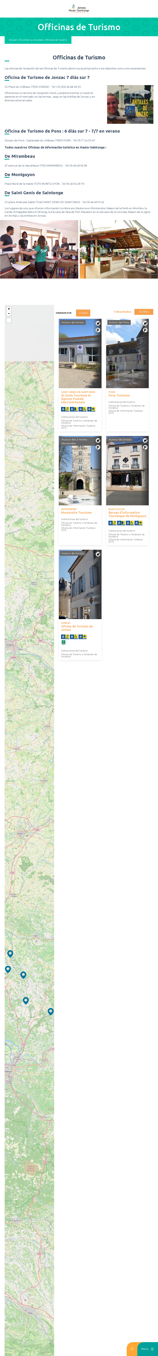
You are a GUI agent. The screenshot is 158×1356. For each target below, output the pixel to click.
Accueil (13, 40)
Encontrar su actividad (31, 40)
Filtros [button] (144, 311)
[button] (51, 1012)
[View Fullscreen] (8, 320)
